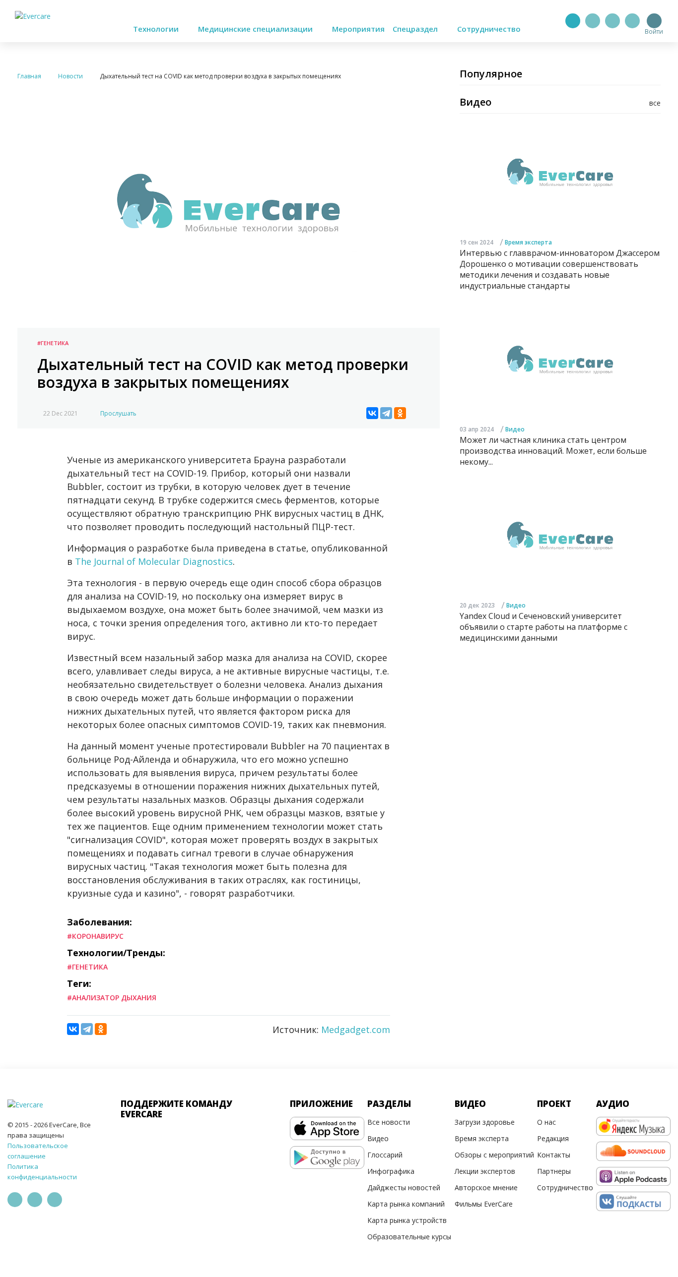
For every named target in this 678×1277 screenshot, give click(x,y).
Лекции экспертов (485, 1171)
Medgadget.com (355, 1029)
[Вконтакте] (612, 20)
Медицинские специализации (256, 29)
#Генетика (52, 343)
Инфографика (390, 1171)
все (655, 103)
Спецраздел (416, 29)
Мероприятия (358, 29)
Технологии (157, 29)
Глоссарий (385, 1154)
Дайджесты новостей (403, 1187)
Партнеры (554, 1171)
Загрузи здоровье (485, 1122)
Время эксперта (528, 242)
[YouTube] (632, 20)
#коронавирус (95, 936)
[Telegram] (592, 20)
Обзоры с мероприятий (494, 1154)
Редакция (553, 1138)
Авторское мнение (486, 1187)
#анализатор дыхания (111, 997)
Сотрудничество (489, 29)
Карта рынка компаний (406, 1204)
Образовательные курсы (409, 1236)
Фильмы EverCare (484, 1204)
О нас (546, 1122)
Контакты (553, 1154)
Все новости (388, 1122)
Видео (515, 429)
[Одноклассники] (400, 413)
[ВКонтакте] (372, 413)
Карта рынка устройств (407, 1220)
